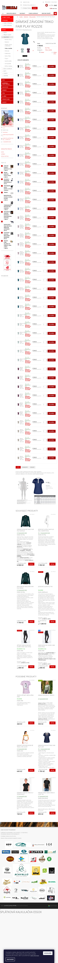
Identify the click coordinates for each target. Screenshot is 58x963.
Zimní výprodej (8, 23)
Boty (5, 71)
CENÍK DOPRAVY (33, 13)
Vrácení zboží (46, 13)
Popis (18, 467)
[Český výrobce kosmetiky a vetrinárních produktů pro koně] (42, 859)
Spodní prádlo (8, 61)
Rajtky (5, 32)
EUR (53, 8)
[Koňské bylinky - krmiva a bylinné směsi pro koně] (33, 897)
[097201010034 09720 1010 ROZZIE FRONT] (18, 66)
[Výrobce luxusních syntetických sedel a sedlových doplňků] (6, 852)
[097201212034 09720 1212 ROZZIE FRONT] (18, 119)
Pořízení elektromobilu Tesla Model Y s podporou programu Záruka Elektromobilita (14, 833)
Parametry (25, 467)
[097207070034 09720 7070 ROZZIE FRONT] (18, 315)
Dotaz (42, 52)
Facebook (5, 132)
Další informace (34, 955)
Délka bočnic (5, 156)
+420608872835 (7, 142)
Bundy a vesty (8, 39)
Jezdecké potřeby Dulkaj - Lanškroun (8, 138)
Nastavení (10, 959)
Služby (4, 96)
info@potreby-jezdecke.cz (8, 127)
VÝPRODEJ (5, 20)
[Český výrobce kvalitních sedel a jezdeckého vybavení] (22, 844)
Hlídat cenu (55, 53)
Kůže (2, 152)
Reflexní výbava (8, 66)
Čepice (6, 58)
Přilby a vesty (7, 34)
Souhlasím (47, 953)
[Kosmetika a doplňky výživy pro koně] (21, 859)
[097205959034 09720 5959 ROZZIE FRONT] (18, 368)
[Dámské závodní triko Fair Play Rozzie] (18, 173)
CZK (51, 8)
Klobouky (7, 51)
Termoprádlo (8, 63)
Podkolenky (7, 53)
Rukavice (7, 42)
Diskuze (32, 467)
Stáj (3, 93)
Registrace (54, 2)
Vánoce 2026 (6, 99)
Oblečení (6, 37)
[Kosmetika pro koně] (33, 859)
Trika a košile (8, 48)
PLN (56, 8)
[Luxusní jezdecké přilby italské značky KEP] (9, 844)
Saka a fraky (8, 56)
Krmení (4, 90)
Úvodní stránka (3, 13)
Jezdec (4, 29)
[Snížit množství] (46, 67)
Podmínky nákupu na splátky (8, 836)
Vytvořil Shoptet (53, 905)
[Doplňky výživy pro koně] (44, 870)
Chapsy (5, 73)
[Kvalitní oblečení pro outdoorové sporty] (24, 852)
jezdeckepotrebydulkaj (8, 135)
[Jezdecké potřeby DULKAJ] (10, 7)
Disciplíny (5, 87)
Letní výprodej (8, 25)
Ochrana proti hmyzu (6, 83)
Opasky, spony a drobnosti (8, 45)
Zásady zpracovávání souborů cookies (11, 838)
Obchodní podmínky (8, 830)
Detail (31, 564)
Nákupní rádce (11, 13)
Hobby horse (6, 17)
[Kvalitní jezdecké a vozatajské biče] (49, 859)
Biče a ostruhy (8, 68)
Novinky (22, 13)
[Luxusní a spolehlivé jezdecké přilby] (15, 852)
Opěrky (3, 154)
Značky (4, 102)
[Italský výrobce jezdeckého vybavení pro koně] (21, 870)
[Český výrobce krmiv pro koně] (7, 870)
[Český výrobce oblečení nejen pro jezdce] (36, 852)
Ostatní (6, 75)
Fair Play (47, 48)
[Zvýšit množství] (46, 65)
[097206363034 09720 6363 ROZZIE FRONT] (18, 262)
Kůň (3, 80)
